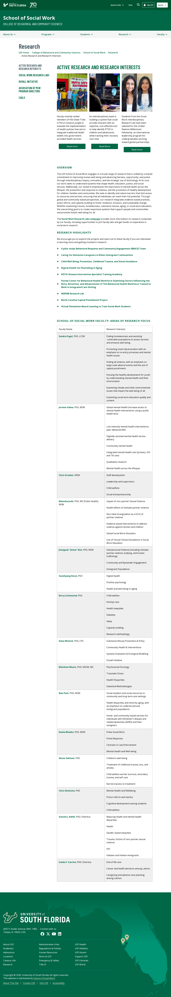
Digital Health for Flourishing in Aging (79, 267)
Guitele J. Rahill (67, 816)
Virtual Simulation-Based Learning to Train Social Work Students (94, 306)
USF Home (24, 52)
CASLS (22, 97)
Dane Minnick (66, 640)
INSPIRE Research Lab (70, 293)
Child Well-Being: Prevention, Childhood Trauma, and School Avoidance (97, 261)
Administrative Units (49, 944)
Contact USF (29, 983)
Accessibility (59, 983)
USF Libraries (81, 960)
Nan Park (64, 693)
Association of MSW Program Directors (30, 89)
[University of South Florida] (36, 917)
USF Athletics (81, 948)
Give (130, 5)
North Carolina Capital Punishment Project (82, 300)
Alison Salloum (67, 758)
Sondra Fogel (66, 336)
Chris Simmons (67, 790)
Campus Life (9, 960)
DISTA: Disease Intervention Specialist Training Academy (89, 274)
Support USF (81, 956)
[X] (48, 934)
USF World (80, 964)
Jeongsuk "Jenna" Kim (70, 549)
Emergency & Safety (49, 960)
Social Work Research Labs (34, 75)
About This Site (11, 983)
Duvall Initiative (28, 81)
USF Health (80, 944)
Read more (72, 146)
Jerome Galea (66, 407)
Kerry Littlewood (68, 595)
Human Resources (48, 952)
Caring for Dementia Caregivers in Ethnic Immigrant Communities (95, 255)
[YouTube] (54, 934)
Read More (104, 146)
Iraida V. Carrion (67, 862)
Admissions (9, 952)
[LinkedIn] (59, 934)
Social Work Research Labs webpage (80, 218)
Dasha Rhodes (66, 732)
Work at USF (45, 956)
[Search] (138, 4)
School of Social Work (29, 18)
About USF (8, 944)
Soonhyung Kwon (68, 575)
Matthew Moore (67, 667)
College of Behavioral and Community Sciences (32, 24)
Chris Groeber (66, 475)
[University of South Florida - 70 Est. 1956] (20, 5)
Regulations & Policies (50, 948)
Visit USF (44, 983)
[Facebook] (42, 934)
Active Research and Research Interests (30, 67)
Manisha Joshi (66, 501)
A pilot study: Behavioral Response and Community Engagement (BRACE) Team (101, 248)
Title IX (42, 964)
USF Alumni (80, 952)
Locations (8, 956)
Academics (8, 948)
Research (113, 52)
